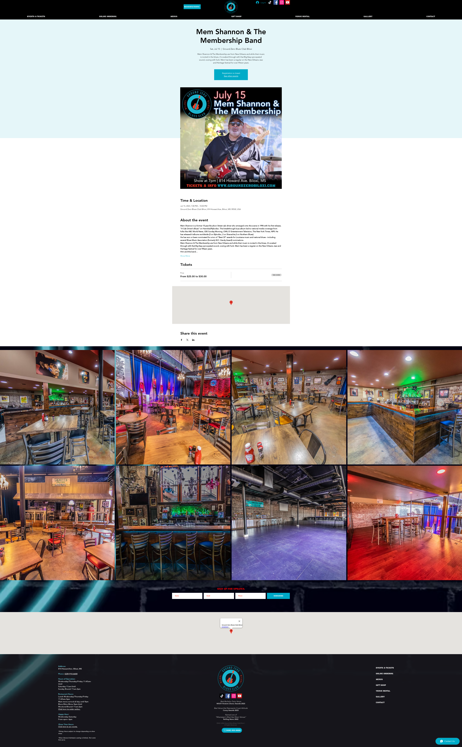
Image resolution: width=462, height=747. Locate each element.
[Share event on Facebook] (181, 340)
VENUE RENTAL (383, 691)
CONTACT (380, 702)
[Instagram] (281, 2)
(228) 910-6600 (71, 674)
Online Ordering (384, 673)
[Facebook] (275, 2)
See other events (231, 76)
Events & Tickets (385, 668)
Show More (185, 256)
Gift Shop (381, 685)
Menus (379, 679)
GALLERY (380, 697)
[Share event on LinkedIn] (193, 340)
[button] (107, 16)
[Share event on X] (187, 340)
